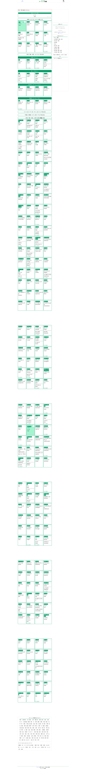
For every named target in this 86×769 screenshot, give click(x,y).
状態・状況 (38, 733)
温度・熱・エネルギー (26, 739)
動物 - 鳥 (36, 719)
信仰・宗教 (32, 733)
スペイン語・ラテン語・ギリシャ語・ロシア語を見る (35, 111)
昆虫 (28, 733)
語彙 (36, 745)
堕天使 (42, 747)
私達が (27, 747)
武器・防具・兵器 (45, 731)
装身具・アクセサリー (29, 731)
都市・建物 (37, 721)
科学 (38, 739)
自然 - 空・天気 (34, 739)
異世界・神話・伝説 (59, 39)
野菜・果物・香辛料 (27, 725)
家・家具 (44, 723)
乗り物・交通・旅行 (45, 737)
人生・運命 (29, 719)
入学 (19, 749)
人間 (33, 719)
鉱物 (33, 727)
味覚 (26, 733)
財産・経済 (41, 719)
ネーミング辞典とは (58, 58)
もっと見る (45, 51)
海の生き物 (22, 727)
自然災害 (24, 719)
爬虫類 (47, 725)
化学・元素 (22, 733)
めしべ (39, 747)
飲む (38, 745)
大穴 (33, 747)
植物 (25, 735)
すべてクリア (60, 30)
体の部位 (28, 735)
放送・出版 (35, 723)
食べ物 (39, 727)
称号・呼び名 (35, 725)
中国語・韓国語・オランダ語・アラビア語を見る (35, 114)
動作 (20, 719)
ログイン (22, 1)
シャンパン (22, 747)
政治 (29, 729)
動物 (41, 721)
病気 (22, 749)
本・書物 (43, 725)
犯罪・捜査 (38, 729)
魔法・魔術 (33, 729)
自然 (45, 719)
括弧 (44, 745)
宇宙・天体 (39, 735)
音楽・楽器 (45, 721)
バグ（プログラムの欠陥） (29, 745)
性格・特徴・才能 (28, 727)
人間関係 (43, 729)
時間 (39, 725)
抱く (30, 747)
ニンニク (48, 747)
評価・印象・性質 (37, 731)
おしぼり (48, 745)
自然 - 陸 (43, 727)
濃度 (41, 745)
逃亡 (36, 747)
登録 (58, 33)
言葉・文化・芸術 (35, 737)
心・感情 (25, 729)
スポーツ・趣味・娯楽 (26, 737)
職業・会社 (43, 733)
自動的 (19, 745)
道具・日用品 (33, 735)
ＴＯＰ (37, 767)
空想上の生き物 (29, 723)
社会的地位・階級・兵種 (27, 721)
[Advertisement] (43, 6)
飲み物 (40, 723)
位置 (36, 727)
